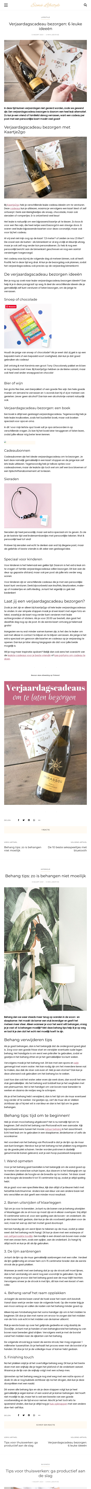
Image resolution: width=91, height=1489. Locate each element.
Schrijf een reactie (45, 1425)
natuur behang (53, 1129)
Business (45, 1464)
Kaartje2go (13, 205)
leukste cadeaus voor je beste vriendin (29, 655)
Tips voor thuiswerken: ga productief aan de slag (21, 1444)
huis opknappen (58, 1403)
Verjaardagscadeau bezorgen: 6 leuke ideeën (67, 1444)
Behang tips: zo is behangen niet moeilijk (22, 849)
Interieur (45, 869)
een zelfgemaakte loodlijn (18, 1236)
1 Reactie (45, 830)
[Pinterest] (29, 820)
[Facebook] (18, 820)
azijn (76, 1062)
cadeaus (15, 208)
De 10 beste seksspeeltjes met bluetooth (67, 849)
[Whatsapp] (34, 820)
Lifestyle (45, 17)
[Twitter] (24, 820)
